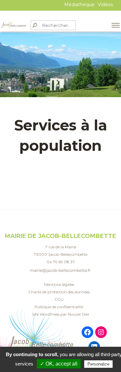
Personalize (98, 364)
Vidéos (105, 4)
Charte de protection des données (59, 291)
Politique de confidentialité (59, 306)
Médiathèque (79, 4)
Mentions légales (59, 284)
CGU (59, 299)
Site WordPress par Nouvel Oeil (60, 314)
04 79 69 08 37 (60, 261)
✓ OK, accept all (58, 363)
